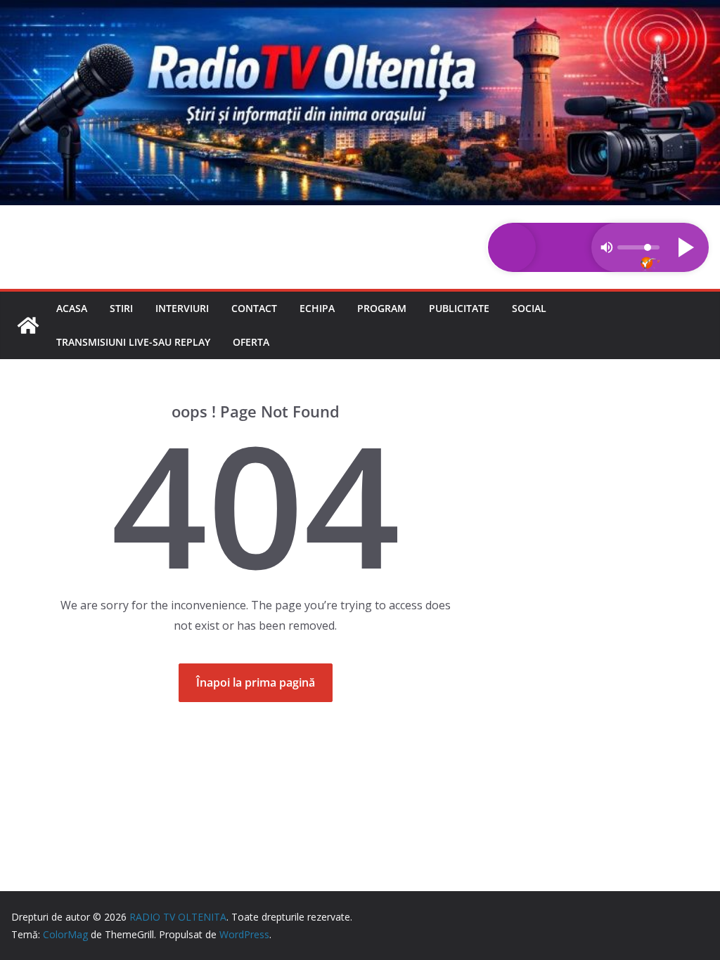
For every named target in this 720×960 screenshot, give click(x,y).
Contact (254, 308)
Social (529, 308)
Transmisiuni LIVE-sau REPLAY (133, 342)
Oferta (251, 342)
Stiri (121, 308)
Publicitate (459, 308)
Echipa (317, 308)
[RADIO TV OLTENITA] (360, 10)
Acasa (71, 308)
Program (381, 308)
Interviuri (182, 308)
